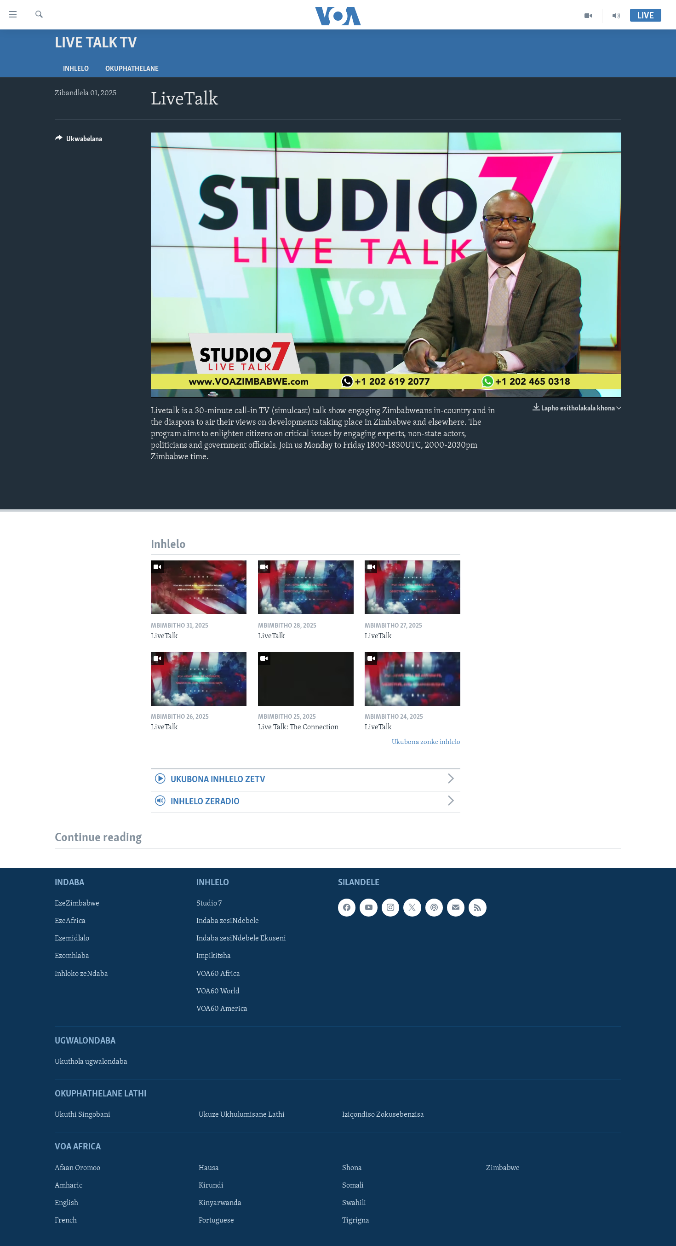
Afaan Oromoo (77, 1168)
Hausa (209, 1168)
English (66, 1203)
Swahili (354, 1203)
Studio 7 (209, 903)
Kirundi (211, 1185)
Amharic (68, 1185)
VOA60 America (221, 1008)
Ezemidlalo (72, 938)
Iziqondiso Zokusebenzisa (383, 1115)
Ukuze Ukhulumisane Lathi (242, 1115)
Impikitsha (213, 956)
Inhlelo (76, 69)
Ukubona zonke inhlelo (426, 742)
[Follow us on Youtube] (368, 907)
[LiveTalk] (198, 587)
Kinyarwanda (220, 1203)
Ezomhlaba (72, 956)
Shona (352, 1168)
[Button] (78, 141)
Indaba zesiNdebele (227, 921)
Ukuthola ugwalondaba (91, 1062)
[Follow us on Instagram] (390, 907)
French (66, 1220)
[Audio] (616, 16)
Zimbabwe (503, 1168)
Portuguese (216, 1220)
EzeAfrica (70, 921)
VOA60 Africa (218, 973)
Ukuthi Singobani (82, 1115)
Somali (353, 1185)
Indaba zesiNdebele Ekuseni (241, 938)
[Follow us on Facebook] (346, 907)
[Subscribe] (455, 907)
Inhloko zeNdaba (81, 973)
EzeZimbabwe (77, 903)
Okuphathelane (132, 69)
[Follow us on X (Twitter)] (412, 907)
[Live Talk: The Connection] (306, 679)
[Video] (588, 16)
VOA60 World (218, 991)
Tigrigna (355, 1220)
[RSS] (477, 907)
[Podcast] (434, 907)
